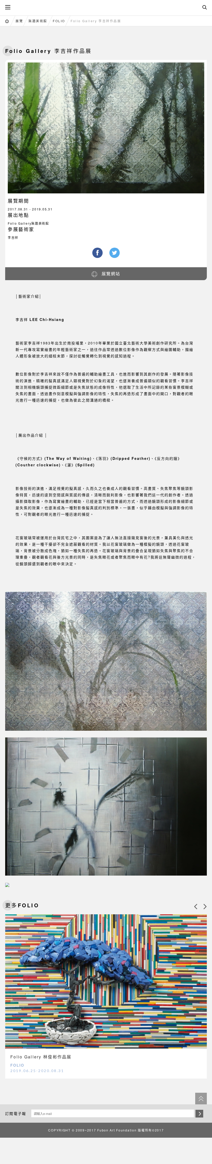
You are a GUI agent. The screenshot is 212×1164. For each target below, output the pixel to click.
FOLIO (59, 21)
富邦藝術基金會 (106, 7)
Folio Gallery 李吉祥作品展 (96, 21)
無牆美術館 (37, 21)
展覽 (19, 21)
